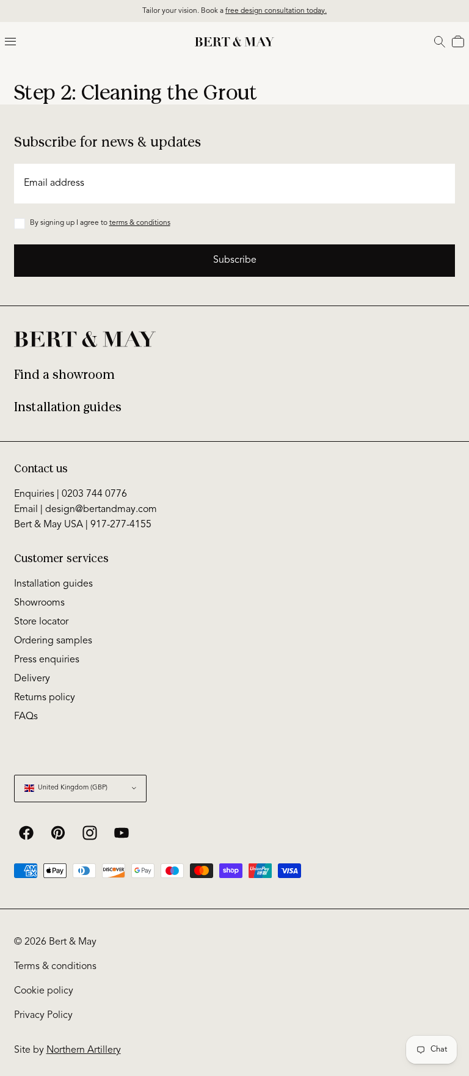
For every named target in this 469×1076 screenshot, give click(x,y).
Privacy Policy (43, 1015)
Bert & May (72, 942)
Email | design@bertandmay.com (85, 509)
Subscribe (234, 260)
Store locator (41, 622)
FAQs (26, 717)
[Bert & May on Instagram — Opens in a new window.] (90, 833)
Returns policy (44, 698)
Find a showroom (64, 374)
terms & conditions (139, 223)
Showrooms (39, 603)
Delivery (32, 679)
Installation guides (68, 407)
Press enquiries (46, 660)
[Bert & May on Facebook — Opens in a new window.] (26, 833)
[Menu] (10, 41)
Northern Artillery (83, 1050)
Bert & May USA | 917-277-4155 (82, 525)
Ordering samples (53, 641)
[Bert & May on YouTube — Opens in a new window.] (121, 833)
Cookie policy (43, 991)
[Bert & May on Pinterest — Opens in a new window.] (58, 833)
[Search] (440, 41)
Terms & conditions (55, 967)
